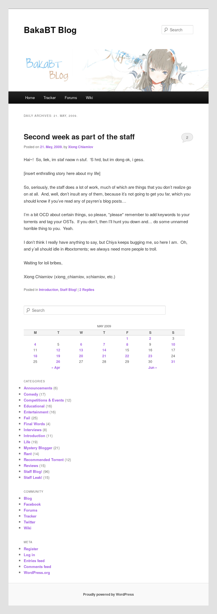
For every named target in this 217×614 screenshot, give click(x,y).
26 (58, 361)
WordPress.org (37, 572)
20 (81, 355)
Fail (27, 417)
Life (27, 441)
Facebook (32, 504)
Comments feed (37, 566)
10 (173, 344)
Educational (34, 406)
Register (31, 548)
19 (58, 355)
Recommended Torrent (44, 459)
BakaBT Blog (50, 29)
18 (35, 355)
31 (173, 361)
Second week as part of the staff (79, 136)
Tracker (50, 97)
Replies (86, 289)
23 (150, 355)
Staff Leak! (33, 477)
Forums (71, 97)
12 (58, 349)
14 (104, 349)
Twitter (29, 522)
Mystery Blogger (38, 447)
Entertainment (36, 412)
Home (30, 97)
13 (81, 349)
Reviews (31, 465)
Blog (28, 498)
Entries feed (34, 560)
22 (127, 355)
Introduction (48, 289)
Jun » (152, 367)
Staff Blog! (68, 289)
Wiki (89, 97)
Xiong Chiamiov (80, 146)
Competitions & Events (44, 400)
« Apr (55, 367)
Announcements (38, 388)
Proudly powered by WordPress (108, 594)
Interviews (33, 429)
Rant (28, 453)
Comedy (31, 394)
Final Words (34, 423)
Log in (29, 554)
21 (104, 355)
